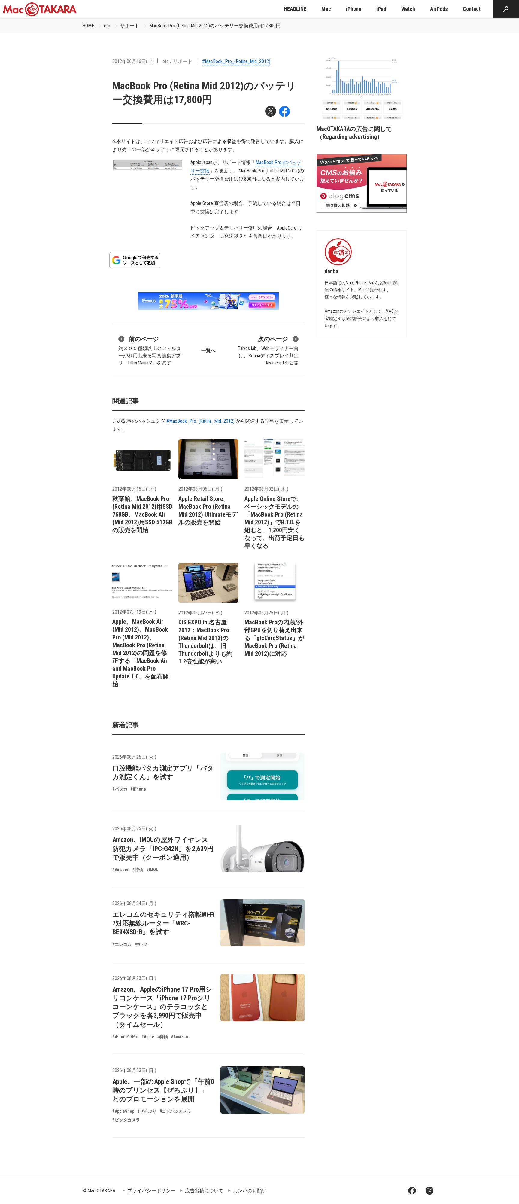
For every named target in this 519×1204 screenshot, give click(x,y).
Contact (472, 9)
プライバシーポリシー (151, 1190)
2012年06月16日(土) (133, 61)
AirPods (439, 9)
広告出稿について (204, 1190)
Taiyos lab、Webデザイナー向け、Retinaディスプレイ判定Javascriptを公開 (268, 350)
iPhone (353, 9)
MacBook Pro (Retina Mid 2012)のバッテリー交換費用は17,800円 (215, 26)
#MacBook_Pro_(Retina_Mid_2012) (236, 61)
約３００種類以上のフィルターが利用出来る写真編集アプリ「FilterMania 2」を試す (149, 350)
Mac (326, 9)
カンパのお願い (250, 1190)
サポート (129, 26)
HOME (88, 26)
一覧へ (208, 350)
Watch (408, 9)
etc (107, 26)
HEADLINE (295, 9)
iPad (381, 9)
